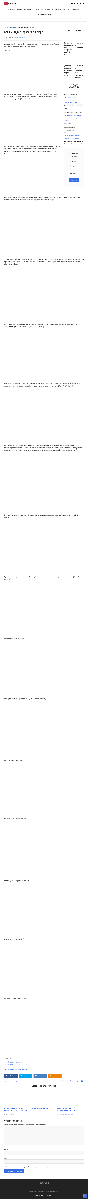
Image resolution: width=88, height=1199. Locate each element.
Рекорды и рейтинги (44, 14)
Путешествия (38, 9)
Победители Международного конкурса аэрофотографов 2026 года (68, 49)
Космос (19, 9)
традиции (24, 1069)
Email (6, 1158)
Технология (49, 9)
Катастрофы (75, 9)
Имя (6, 1149)
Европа (12, 27)
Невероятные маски (15, 1062)
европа (12, 1069)
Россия (66, 9)
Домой (6, 27)
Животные (11, 9)
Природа (67, 1114)
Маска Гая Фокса (14, 1064)
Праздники (22, 38)
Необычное (28, 9)
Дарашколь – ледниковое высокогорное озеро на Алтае (68, 70)
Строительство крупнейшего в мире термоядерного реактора (79, 71)
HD (8, 1069)
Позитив (58, 9)
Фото (14, 1114)
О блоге (43, 1195)
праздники (18, 1069)
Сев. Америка (41, 1112)
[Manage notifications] (84, 1195)
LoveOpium (10, 3)
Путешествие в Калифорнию (79, 45)
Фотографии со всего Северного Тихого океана (72, 137)
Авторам (49, 1195)
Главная (37, 1195)
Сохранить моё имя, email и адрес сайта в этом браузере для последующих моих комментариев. (35, 1167)
